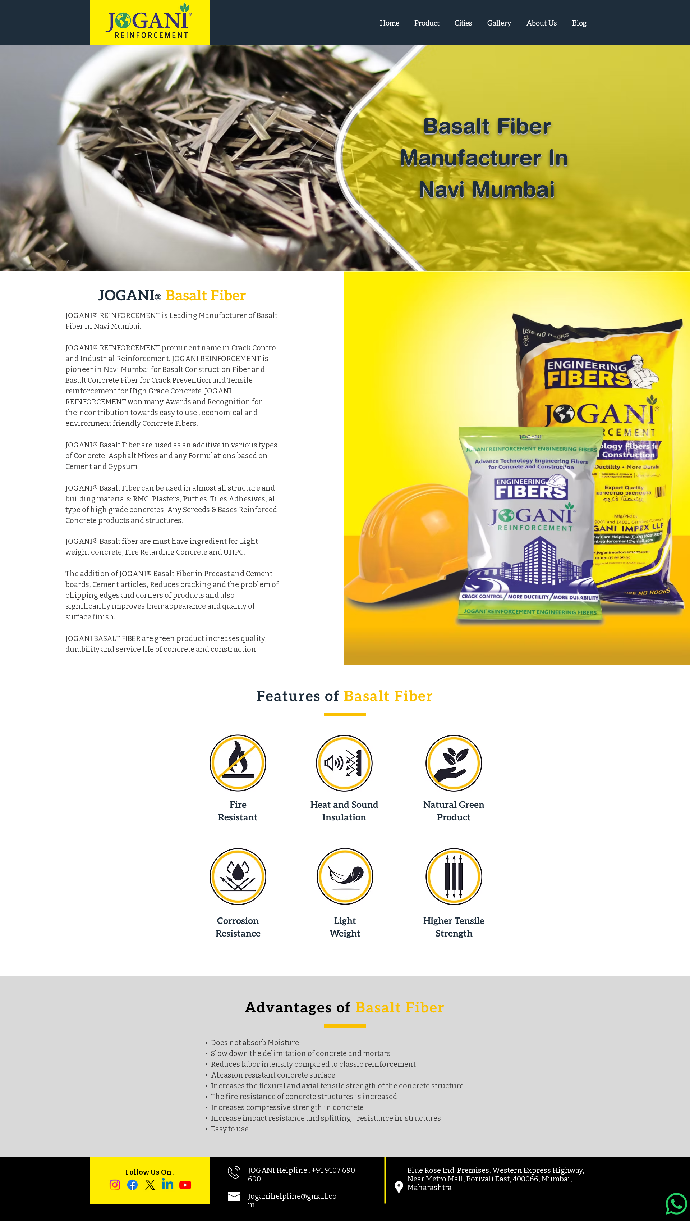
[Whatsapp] (676, 1203)
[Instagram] (115, 1185)
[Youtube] (185, 1185)
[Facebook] (132, 1185)
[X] (150, 1185)
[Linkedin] (168, 1185)
